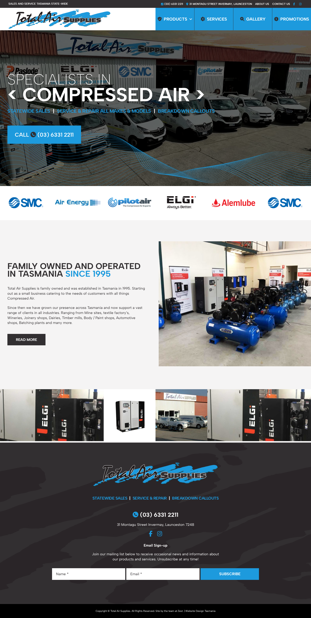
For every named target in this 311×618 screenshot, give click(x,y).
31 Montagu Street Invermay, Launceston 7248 (155, 524)
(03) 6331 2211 (158, 514)
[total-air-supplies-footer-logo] (155, 464)
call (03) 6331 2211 (44, 134)
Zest (180, 611)
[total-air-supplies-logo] (59, 11)
